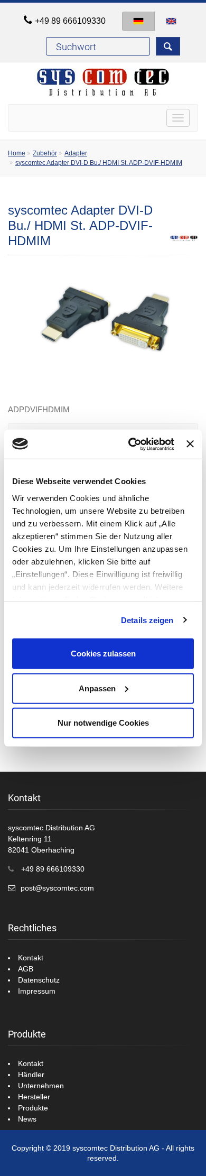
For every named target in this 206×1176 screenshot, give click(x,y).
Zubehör (45, 153)
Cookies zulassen (103, 653)
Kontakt (30, 957)
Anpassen (97, 687)
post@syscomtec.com (57, 888)
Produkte (33, 1108)
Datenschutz (39, 980)
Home (16, 153)
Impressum (36, 991)
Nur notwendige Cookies (103, 722)
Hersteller (34, 1096)
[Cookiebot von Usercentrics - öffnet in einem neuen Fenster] (131, 444)
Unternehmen (41, 1085)
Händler (31, 1074)
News (27, 1119)
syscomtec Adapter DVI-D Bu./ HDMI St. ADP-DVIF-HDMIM (98, 162)
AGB (25, 969)
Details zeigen (147, 619)
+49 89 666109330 (70, 20)
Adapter (75, 153)
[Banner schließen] (190, 444)
